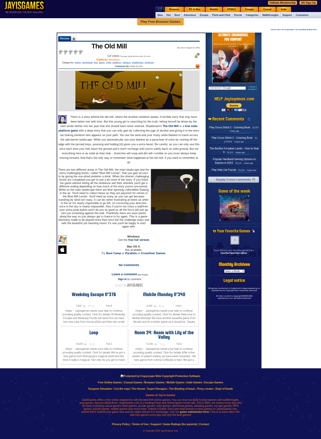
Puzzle (238, 15)
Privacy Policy (121, 424)
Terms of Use (140, 424)
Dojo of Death (224, 388)
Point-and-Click (221, 15)
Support (287, 15)
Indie (284, 9)
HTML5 (231, 9)
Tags (159, 9)
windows (149, 62)
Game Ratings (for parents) (180, 424)
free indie (191, 126)
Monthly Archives (234, 264)
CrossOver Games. (153, 253)
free (96, 62)
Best (177, 15)
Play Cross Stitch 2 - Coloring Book (229, 127)
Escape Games (213, 382)
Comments (302, 15)
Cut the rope (122, 388)
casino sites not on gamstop (282, 29)
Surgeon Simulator (100, 388)
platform (117, 62)
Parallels (131, 253)
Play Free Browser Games (160, 21)
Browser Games (154, 382)
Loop (93, 332)
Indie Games (194, 382)
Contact (204, 424)
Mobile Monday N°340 (164, 294)
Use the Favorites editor (234, 253)
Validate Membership (282, 2)
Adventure (190, 15)
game (102, 62)
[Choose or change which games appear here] (253, 231)
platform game (68, 130)
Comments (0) (122, 66)
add (235, 240)
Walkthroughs (270, 15)
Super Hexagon (157, 388)
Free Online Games (110, 382)
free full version (138, 239)
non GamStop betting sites (306, 29)
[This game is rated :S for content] (198, 67)
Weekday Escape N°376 (94, 294)
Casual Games (133, 382)
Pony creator (205, 388)
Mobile (214, 9)
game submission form (194, 411)
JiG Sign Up (308, 2)
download (87, 62)
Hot (169, 15)
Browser (174, 9)
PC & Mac (194, 9)
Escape (204, 15)
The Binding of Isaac (182, 388)
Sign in (122, 279)
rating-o (127, 62)
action (78, 62)
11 (89, 306)
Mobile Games (175, 382)
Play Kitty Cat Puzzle (223, 169)
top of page (142, 275)
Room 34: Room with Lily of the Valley (164, 335)
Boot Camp (113, 253)
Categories (252, 15)
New (160, 15)
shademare (137, 62)
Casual (267, 9)
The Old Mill (171, 126)
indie (108, 62)
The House (138, 388)
